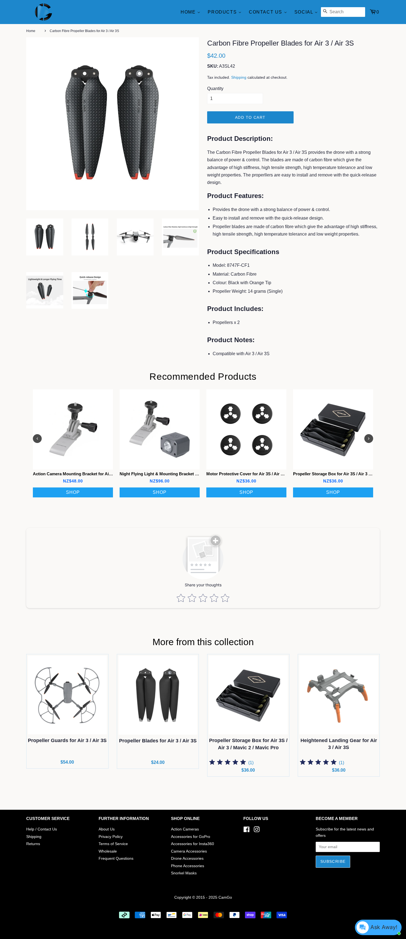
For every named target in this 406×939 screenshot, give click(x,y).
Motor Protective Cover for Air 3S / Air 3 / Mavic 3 (253, 473)
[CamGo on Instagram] (257, 831)
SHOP (73, 492)
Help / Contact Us (41, 829)
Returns (33, 844)
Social (304, 12)
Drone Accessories (187, 858)
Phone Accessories (187, 866)
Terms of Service (113, 844)
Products (223, 12)
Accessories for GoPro (190, 837)
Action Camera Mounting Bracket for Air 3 (73, 473)
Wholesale (108, 851)
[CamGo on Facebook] (246, 831)
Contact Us (266, 12)
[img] (227, 763)
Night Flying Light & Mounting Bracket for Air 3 (165, 473)
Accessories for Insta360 (192, 844)
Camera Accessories (189, 851)
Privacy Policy (111, 837)
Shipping (238, 77)
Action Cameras (185, 829)
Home (189, 12)
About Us (107, 829)
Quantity (215, 88)
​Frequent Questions (116, 858)
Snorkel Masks (184, 873)
